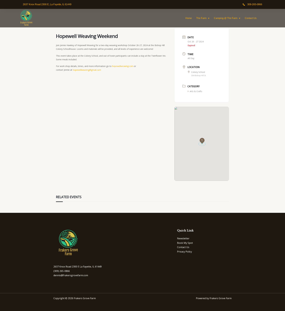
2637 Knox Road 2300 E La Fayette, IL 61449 (77, 266)
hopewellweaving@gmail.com (87, 69)
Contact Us (250, 18)
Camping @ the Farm (225, 18)
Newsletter (183, 238)
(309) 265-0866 (61, 271)
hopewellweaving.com (122, 66)
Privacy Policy (184, 251)
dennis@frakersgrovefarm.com (70, 275)
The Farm (201, 18)
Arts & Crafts (196, 91)
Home (188, 18)
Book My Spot (185, 243)
